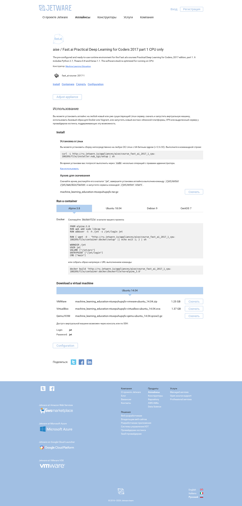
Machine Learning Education (78, 66)
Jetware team (127, 500)
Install (56, 84)
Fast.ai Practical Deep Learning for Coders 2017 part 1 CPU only (113, 49)
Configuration (96, 84)
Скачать (81, 84)
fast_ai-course (69, 75)
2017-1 (81, 75)
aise (56, 49)
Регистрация (191, 9)
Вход (174, 9)
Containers (68, 84)
